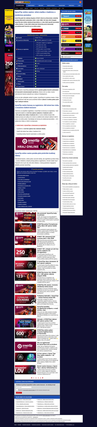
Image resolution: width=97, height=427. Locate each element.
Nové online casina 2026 (68, 68)
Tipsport (21, 8)
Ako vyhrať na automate (67, 160)
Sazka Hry (36, 8)
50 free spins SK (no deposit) (68, 95)
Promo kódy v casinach (67, 111)
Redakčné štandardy (26, 424)
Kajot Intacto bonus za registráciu (69, 149)
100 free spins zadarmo (67, 97)
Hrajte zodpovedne (46, 415)
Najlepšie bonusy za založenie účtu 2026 (71, 130)
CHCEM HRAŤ (36, 30)
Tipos (63, 8)
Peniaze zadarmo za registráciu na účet (70, 113)
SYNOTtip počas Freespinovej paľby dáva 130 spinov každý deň (47, 225)
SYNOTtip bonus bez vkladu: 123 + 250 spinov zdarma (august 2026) (47, 274)
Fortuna (16, 8)
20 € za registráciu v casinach (68, 123)
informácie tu (35, 417)
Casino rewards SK (67, 132)
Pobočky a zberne (22, 204)
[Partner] (88, 51)
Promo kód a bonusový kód (24, 181)
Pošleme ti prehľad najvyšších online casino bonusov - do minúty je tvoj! (35, 384)
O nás (15, 424)
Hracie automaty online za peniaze (69, 163)
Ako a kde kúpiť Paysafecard (68, 193)
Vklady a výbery (21, 187)
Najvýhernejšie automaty (68, 167)
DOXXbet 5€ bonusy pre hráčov (69, 210)
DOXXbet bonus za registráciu (69, 145)
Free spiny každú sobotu (68, 102)
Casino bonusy (21, 177)
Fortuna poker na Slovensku (68, 175)
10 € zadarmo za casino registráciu (70, 121)
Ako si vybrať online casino (68, 76)
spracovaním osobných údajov (29, 390)
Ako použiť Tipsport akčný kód (69, 212)
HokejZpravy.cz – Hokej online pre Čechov (45, 412)
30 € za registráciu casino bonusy (69, 126)
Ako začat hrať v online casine (69, 78)
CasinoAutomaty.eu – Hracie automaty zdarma (25, 406)
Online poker (21, 200)
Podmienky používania (36, 424)
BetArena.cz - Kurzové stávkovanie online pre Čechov (47, 408)
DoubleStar (48, 8)
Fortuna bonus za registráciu (68, 139)
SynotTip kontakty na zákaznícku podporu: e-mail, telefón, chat (47, 308)
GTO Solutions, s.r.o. (70, 424)
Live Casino (20, 198)
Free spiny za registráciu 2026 (69, 89)
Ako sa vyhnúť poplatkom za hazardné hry (71, 186)
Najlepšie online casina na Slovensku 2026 (71, 80)
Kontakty (19, 424)
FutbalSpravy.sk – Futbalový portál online (45, 401)
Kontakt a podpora (22, 202)
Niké (59, 8)
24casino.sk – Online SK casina (22, 408)
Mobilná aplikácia (22, 183)
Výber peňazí (21, 191)
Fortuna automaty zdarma (68, 171)
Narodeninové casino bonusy (68, 115)
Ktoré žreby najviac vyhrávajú (68, 197)
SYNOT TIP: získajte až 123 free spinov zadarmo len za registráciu (47, 250)
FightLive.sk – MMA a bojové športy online (45, 399)
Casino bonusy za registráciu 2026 (69, 108)
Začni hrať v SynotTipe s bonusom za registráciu (32, 125)
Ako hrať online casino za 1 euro (69, 203)
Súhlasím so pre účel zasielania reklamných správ (33, 390)
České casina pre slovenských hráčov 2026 (71, 74)
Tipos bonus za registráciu (68, 151)
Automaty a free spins (67, 100)
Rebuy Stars (42, 8)
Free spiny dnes (66, 91)
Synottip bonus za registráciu (68, 143)
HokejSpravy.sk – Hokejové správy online (24, 412)
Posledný (43, 378)
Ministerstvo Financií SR (26, 421)
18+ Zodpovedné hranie (59, 424)
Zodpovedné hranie (49, 421)
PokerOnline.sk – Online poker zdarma (23, 399)
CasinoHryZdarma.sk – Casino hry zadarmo (24, 401)
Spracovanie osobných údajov (48, 424)
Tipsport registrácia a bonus (68, 206)
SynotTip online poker (67, 177)
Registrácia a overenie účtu (24, 185)
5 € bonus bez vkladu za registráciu (70, 117)
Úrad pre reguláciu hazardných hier (38, 421)
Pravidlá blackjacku (67, 180)
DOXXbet (31, 8)
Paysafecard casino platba (68, 195)
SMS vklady (21, 189)
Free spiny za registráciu (23, 179)
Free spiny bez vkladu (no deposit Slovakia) (71, 93)
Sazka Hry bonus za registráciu (69, 147)
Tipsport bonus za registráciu (68, 141)
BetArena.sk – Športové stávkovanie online (24, 410)
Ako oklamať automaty (67, 169)
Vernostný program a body (24, 196)
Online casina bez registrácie (68, 82)
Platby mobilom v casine (67, 189)
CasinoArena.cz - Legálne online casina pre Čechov (47, 406)
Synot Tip (26, 8)
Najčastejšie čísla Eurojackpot (69, 199)
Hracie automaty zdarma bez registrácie (70, 165)
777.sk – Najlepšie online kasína (22, 404)
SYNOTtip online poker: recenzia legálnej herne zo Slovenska (45, 331)
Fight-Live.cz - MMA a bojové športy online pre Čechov (47, 410)
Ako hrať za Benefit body (23, 194)
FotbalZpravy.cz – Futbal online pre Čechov (45, 404)
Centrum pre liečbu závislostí (59, 421)
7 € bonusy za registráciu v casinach (70, 119)
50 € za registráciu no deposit (68, 128)
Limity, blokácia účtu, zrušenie (25, 206)
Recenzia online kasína (23, 175)
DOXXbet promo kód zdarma (68, 208)
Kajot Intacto (54, 8)
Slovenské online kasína (68, 66)
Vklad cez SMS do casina (68, 191)
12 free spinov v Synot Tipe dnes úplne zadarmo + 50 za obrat (46, 355)
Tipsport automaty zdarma (68, 173)
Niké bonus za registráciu (68, 154)
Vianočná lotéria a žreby (67, 201)
